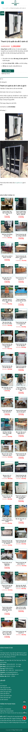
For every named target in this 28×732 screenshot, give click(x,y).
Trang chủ (4, 8)
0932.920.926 (11, 666)
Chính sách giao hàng (5, 692)
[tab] (14, 78)
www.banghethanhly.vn (11, 672)
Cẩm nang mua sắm (5, 687)
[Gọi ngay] (24, 707)
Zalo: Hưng (8, 71)
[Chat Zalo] (24, 702)
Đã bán (8, 8)
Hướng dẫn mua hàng (5, 690)
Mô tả (1, 79)
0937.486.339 (10, 670)
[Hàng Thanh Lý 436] (15, 2)
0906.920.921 (9, 668)
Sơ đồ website (4, 699)
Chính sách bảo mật (5, 697)
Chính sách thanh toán (6, 695)
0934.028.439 (11, 664)
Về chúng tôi (3, 82)
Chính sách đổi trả (4, 693)
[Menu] (2, 2)
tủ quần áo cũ (18, 183)
